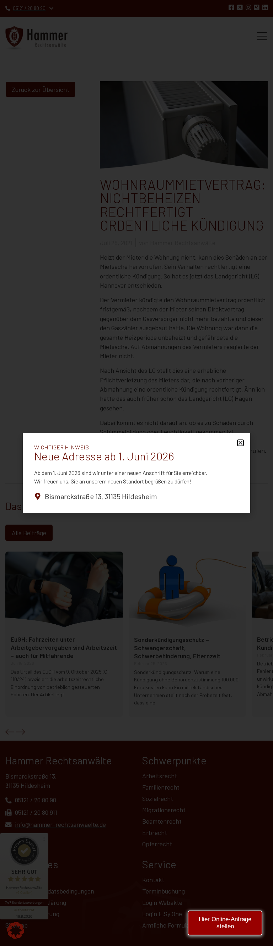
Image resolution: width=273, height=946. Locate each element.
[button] (15, 930)
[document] (136, 473)
